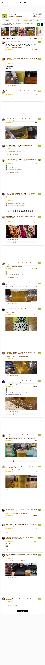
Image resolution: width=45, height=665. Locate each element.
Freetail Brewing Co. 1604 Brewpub (13, 510)
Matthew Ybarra (9, 118)
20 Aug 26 (7, 375)
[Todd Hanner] (13, 414)
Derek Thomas (8, 524)
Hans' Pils (18, 41)
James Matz (8, 554)
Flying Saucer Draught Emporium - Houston (21, 194)
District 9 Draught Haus (17, 47)
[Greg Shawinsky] (13, 461)
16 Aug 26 (7, 605)
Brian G (7, 282)
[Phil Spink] (17, 211)
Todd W (7, 216)
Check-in (38, 24)
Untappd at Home (9, 217)
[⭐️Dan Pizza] (30, 211)
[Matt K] (28, 211)
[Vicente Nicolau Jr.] (13, 242)
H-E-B (13, 220)
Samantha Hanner (9, 380)
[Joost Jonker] (32, 211)
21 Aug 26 (7, 303)
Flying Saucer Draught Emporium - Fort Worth (16, 160)
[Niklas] (22, 211)
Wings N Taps (14, 120)
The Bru (7, 308)
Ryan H (7, 145)
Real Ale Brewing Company (15, 16)
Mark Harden (8, 352)
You (42, 38)
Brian (6, 598)
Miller (6, 90)
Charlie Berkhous (9, 434)
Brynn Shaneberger (10, 193)
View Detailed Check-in (13, 85)
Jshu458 (7, 159)
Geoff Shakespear (9, 537)
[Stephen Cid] (24, 211)
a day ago (7, 85)
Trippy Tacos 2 (8, 309)
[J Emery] (15, 242)
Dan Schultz (8, 509)
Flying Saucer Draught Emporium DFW (14, 284)
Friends (39, 38)
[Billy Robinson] (26, 211)
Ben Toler (7, 41)
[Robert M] (13, 211)
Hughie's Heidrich (15, 526)
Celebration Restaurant (16, 538)
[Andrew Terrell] (20, 211)
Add (42, 24)
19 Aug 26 (7, 532)
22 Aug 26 (7, 98)
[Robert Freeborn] (15, 211)
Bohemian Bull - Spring (10, 59)
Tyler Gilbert (8, 58)
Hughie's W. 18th (15, 436)
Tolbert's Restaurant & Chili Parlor (13, 146)
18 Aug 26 (7, 549)
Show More (13, 24)
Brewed (7, 555)
